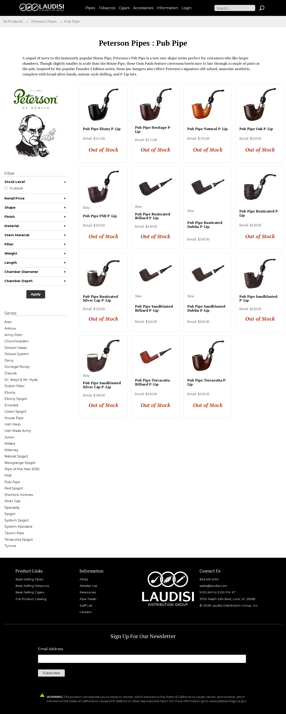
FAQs (84, 579)
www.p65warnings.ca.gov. (228, 701)
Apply (36, 294)
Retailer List (88, 585)
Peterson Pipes (44, 21)
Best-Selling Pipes (29, 579)
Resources (88, 592)
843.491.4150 (209, 579)
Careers (85, 612)
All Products (13, 21)
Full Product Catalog (30, 599)
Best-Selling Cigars (29, 592)
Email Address (50, 649)
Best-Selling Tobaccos (32, 585)
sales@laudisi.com (213, 585)
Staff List (86, 605)
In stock (16, 188)
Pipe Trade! (88, 599)
